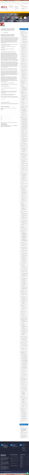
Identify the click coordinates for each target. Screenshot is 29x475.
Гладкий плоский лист (24, 80)
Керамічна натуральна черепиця (24, 117)
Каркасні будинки (23, 108)
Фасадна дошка (24, 245)
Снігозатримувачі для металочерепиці (24, 363)
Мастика (22, 182)
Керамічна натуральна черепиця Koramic (24, 125)
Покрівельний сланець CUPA (24, 271)
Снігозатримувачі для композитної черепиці (24, 360)
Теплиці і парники (23, 382)
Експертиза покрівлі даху (14, 463)
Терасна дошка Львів (24, 385)
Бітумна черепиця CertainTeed (24, 48)
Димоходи (22, 85)
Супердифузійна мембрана (24, 303)
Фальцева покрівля (23, 397)
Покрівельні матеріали (24, 293)
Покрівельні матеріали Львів (24, 294)
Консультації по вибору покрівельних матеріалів (14, 458)
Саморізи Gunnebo (24, 344)
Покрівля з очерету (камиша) (23, 311)
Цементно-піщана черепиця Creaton (24, 414)
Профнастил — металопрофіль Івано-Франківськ (24, 327)
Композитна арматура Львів (24, 157)
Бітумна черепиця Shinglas (24, 59)
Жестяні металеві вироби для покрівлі (24, 106)
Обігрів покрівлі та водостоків (23, 226)
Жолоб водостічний (24, 66)
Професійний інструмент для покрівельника (24, 320)
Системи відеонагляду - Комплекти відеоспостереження (24, 352)
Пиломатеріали (23, 242)
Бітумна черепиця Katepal (24, 54)
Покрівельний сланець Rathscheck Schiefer (24, 273)
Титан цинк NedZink (24, 388)
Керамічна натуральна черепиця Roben (24, 128)
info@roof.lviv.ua (24, 10)
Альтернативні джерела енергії (24, 33)
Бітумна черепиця (23, 46)
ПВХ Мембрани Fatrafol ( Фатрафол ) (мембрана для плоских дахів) (24, 234)
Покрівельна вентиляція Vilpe (24, 257)
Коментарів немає (6, 32)
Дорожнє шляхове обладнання (23, 92)
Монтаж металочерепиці (24, 306)
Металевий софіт (24, 375)
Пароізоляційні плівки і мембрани (24, 300)
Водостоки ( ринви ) (23, 69)
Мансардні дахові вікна (24, 174)
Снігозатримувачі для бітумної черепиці (24, 356)
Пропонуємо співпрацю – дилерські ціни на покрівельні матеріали (14, 465)
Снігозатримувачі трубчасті (24, 371)
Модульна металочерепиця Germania (24, 206)
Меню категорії (2, 12)
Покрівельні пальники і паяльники (24, 321)
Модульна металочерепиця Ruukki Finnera (24, 209)
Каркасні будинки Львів (24, 112)
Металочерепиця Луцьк (24, 194)
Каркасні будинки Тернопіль (24, 114)
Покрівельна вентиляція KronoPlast (24, 255)
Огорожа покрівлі (23, 230)
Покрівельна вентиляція (24, 247)
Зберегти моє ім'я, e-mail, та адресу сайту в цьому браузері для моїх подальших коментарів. (9, 123)
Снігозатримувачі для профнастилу (24, 365)
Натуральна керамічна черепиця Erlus (24, 141)
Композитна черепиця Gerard (24, 166)
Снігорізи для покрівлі (24, 354)
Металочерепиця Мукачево (24, 199)
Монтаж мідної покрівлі (24, 309)
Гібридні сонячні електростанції (25, 39)
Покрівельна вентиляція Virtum (24, 259)
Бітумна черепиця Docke (24, 50)
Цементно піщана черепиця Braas (24, 412)
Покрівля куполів (23, 313)
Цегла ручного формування (23, 151)
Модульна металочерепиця (23, 204)
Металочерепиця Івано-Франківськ (24, 192)
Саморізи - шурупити (23, 343)
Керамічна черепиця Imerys (24, 130)
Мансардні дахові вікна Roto (24, 178)
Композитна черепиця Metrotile (24, 168)
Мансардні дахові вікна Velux (24, 180)
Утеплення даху (23, 396)
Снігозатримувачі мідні (24, 369)
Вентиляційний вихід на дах (24, 249)
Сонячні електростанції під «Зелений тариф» (25, 42)
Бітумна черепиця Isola (24, 52)
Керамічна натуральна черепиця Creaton (24, 123)
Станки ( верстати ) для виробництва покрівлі (24, 379)
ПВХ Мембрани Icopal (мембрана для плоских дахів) (24, 237)
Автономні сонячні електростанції (25, 37)
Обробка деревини (23, 228)
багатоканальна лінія (15, 446)
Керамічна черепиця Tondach (24, 137)
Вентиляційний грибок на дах (24, 251)
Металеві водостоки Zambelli (24, 75)
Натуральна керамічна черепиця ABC (24, 139)
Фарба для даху (23, 408)
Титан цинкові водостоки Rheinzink (24, 78)
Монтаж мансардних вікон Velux (24, 218)
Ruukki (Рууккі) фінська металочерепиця (24, 190)
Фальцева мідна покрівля (24, 401)
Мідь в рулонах (24, 266)
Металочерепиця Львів (24, 196)
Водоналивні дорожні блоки (24, 93)
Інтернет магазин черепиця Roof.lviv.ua (23, 472)
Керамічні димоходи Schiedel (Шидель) (24, 89)
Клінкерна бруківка (23, 143)
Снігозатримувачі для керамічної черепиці (24, 358)
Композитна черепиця (24, 159)
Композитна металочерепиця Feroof (24, 161)
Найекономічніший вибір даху (24, 433)
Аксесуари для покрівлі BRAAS (24, 279)
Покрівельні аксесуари (24, 278)
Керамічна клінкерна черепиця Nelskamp (24, 119)
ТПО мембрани (23, 391)
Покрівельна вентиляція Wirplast (24, 261)
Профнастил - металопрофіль (23, 324)
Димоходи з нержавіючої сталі (24, 87)
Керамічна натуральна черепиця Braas (24, 121)
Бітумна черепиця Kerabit (24, 56)
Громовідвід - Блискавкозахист (23, 82)
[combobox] (18, 3)
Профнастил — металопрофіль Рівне (24, 331)
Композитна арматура (24, 155)
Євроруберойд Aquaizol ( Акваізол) (24, 339)
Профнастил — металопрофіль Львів (24, 329)
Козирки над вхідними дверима (24, 222)
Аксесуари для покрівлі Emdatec (24, 282)
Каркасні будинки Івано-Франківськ (24, 110)
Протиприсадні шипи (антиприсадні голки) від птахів (24, 288)
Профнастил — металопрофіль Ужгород (24, 334)
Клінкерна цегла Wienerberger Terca (24, 149)
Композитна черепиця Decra (24, 163)
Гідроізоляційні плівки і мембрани (24, 298)
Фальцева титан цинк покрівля (24, 406)
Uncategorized (23, 31)
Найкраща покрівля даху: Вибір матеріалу (24, 437)
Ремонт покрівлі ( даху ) (24, 336)
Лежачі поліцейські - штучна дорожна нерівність (24, 96)
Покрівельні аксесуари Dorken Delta (24, 291)
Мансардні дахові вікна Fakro (24, 176)
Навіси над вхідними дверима (24, 224)
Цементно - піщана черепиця (23, 410)
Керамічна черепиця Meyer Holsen (24, 134)
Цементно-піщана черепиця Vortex (24, 418)
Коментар (2, 109)
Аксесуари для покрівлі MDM (23, 284)
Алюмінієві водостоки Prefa (24, 71)
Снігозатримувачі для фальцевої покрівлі (24, 367)
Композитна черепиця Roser (24, 170)
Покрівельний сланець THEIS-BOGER (24, 276)
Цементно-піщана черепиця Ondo (24, 416)
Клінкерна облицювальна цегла (24, 145)
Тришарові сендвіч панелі (24, 349)
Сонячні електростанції (24, 35)
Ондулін (23, 104)
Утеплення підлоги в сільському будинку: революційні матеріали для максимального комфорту (24, 429)
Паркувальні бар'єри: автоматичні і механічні (24, 99)
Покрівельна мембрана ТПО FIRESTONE (24, 394)
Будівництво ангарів (23, 63)
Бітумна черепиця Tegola (24, 61)
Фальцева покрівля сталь (24, 403)
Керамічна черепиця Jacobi (24, 132)
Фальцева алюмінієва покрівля (24, 399)
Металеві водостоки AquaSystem (24, 73)
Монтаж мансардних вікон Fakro (24, 213)
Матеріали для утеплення (24, 186)
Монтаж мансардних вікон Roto (24, 216)
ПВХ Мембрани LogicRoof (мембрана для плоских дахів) (24, 240)
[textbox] (18, 4)
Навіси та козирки (23, 220)
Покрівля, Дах (4, 471)
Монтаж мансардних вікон (23, 212)
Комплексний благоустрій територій (24, 153)
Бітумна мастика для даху (24, 184)
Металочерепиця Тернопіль (24, 201)
